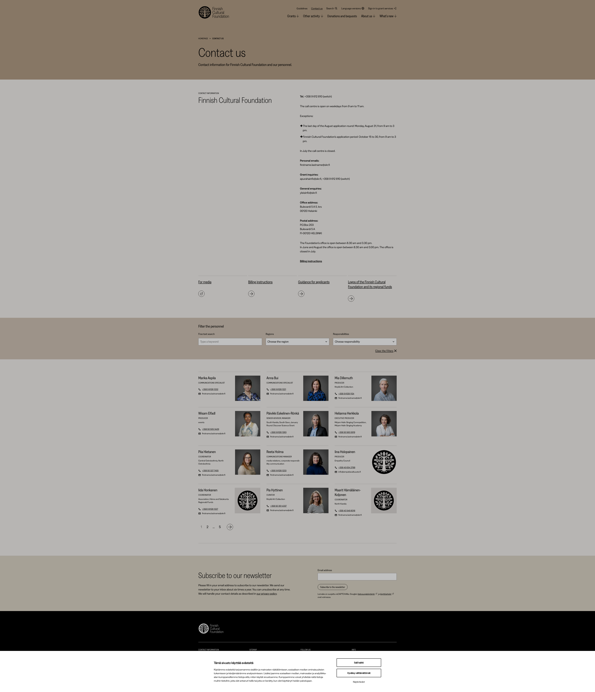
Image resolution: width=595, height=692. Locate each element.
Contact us (317, 8)
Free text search (206, 333)
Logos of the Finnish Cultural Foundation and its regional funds (370, 284)
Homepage (203, 38)
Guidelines (302, 8)
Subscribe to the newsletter (332, 587)
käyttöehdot (385, 594)
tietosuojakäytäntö (366, 594)
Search (330, 8)
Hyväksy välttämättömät (358, 673)
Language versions (351, 8)
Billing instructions (260, 282)
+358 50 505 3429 (208, 429)
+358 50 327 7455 (208, 470)
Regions (270, 333)
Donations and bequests (342, 16)
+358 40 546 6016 (345, 510)
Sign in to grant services (380, 8)
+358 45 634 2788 (345, 467)
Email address (325, 570)
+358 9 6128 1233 (276, 470)
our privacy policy (267, 593)
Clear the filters (384, 351)
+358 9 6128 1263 (276, 432)
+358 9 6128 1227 (208, 509)
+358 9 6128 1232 (208, 389)
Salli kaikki (359, 662)
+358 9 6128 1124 (344, 393)
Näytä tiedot (359, 681)
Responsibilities (341, 333)
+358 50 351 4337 (277, 505)
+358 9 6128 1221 (276, 389)
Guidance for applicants (314, 282)
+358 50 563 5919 (345, 432)
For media (204, 282)
